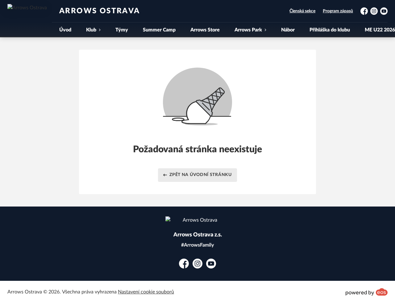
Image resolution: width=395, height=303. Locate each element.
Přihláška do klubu (330, 29)
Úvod (65, 29)
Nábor (288, 29)
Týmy (121, 29)
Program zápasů (338, 11)
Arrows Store (205, 29)
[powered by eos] (367, 292)
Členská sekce (302, 11)
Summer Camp (159, 29)
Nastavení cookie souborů (146, 291)
